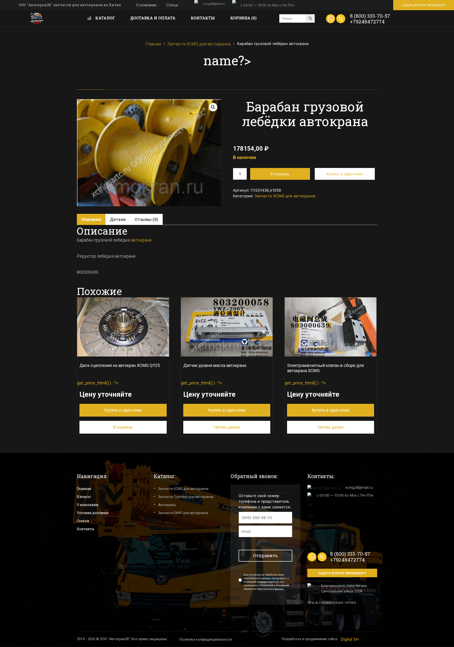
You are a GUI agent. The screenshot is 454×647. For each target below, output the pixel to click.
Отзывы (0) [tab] (146, 219)
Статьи (172, 5)
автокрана (141, 240)
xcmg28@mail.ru (214, 3)
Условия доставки (93, 513)
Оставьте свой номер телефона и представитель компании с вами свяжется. (265, 501)
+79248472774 (367, 21)
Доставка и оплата (152, 17)
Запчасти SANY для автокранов (183, 513)
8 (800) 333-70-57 (370, 16)
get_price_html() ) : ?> (118, 388)
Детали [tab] (118, 219)
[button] (213, 107)
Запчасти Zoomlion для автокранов (186, 497)
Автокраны (167, 505)
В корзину (280, 174)
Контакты (203, 17)
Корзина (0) (243, 17)
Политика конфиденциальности (205, 639)
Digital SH (350, 639)
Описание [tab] (91, 219)
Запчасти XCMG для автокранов (199, 43)
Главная (153, 43)
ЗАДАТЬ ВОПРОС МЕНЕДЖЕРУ (423, 5)
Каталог (104, 17)
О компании (146, 5)
